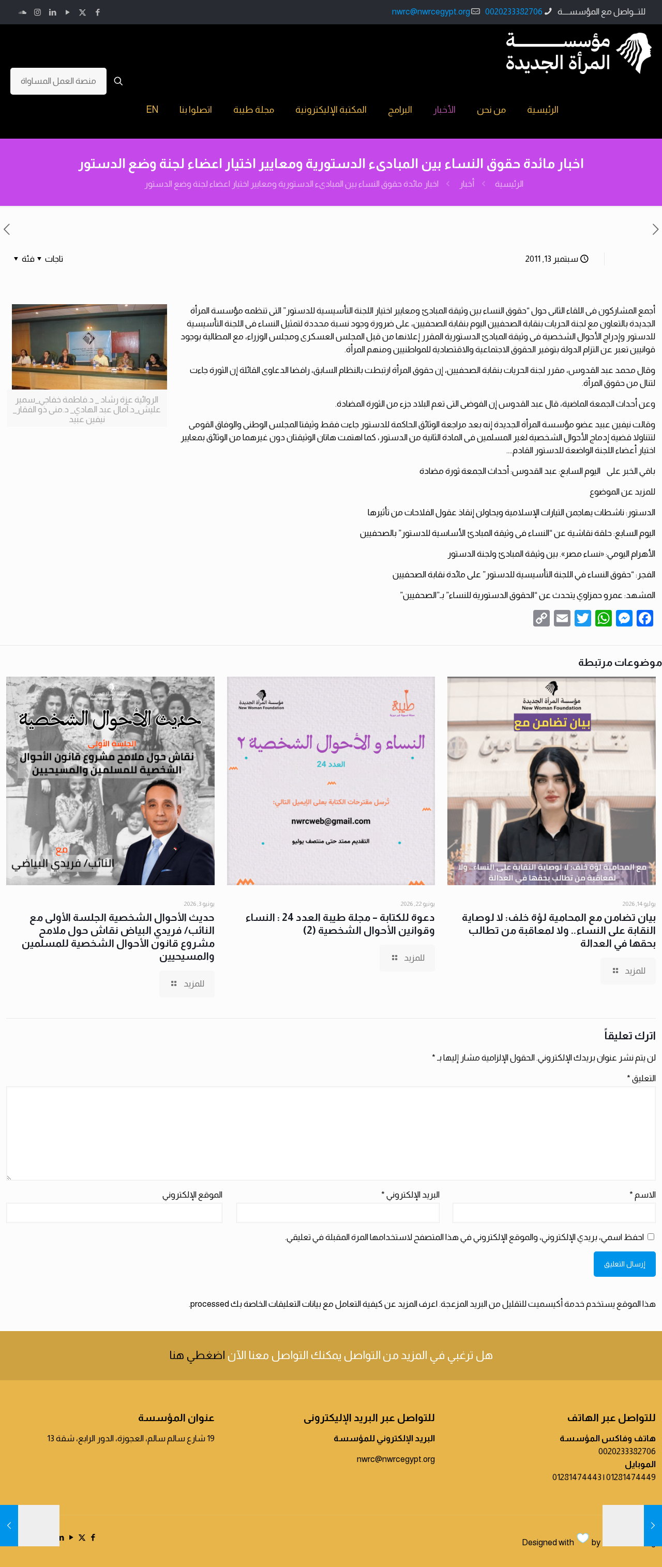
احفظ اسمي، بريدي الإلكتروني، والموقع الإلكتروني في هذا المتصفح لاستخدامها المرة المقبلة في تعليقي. (464, 1237)
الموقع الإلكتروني (192, 1195)
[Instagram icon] (37, 12)
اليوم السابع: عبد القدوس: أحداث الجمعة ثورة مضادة (510, 471)
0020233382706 (514, 12)
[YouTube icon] (67, 12)
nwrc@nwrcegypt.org (431, 12)
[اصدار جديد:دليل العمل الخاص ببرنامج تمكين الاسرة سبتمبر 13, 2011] (9, 1525)
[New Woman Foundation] (579, 52)
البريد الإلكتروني (410, 1195)
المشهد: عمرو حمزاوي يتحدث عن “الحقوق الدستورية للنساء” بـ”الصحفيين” (527, 595)
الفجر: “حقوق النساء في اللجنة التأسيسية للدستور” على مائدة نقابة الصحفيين (524, 574)
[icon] (22, 12)
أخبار (466, 184)
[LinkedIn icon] (52, 12)
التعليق (641, 1078)
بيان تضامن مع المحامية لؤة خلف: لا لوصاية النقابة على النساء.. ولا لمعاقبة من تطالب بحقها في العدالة (559, 930)
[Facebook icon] (97, 12)
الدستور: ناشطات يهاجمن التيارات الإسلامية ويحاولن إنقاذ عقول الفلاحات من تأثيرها (511, 512)
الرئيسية (509, 184)
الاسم (642, 1195)
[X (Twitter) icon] (82, 12)
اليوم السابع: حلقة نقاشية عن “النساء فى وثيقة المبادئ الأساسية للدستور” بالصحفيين (507, 533)
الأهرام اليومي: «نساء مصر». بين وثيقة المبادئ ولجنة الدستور (551, 554)
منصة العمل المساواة (58, 81)
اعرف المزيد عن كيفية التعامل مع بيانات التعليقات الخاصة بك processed (314, 1304)
